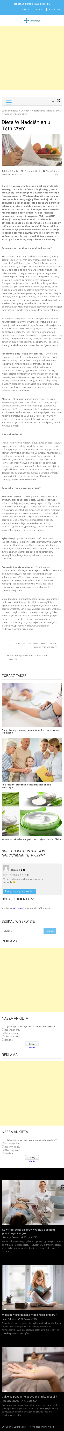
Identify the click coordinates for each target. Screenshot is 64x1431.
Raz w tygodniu (12, 1029)
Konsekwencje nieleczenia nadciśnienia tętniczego (27, 657)
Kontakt (39, 9)
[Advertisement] (32, 58)
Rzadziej (8, 1039)
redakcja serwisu (11, 1237)
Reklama (26, 9)
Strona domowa (10, 110)
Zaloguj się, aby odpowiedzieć (20, 891)
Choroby (25, 110)
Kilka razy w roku (13, 1036)
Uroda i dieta (17, 174)
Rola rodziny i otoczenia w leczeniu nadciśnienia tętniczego (26, 786)
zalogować (18, 908)
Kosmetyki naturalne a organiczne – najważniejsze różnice (32, 839)
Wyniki (32, 1047)
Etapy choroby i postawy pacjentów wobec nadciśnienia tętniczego (30, 731)
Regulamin (54, 9)
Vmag (51, 1426)
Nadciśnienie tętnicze (43, 110)
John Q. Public (11, 171)
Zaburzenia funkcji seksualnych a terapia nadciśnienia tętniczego (35, 645)
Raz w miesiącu (12, 1033)
